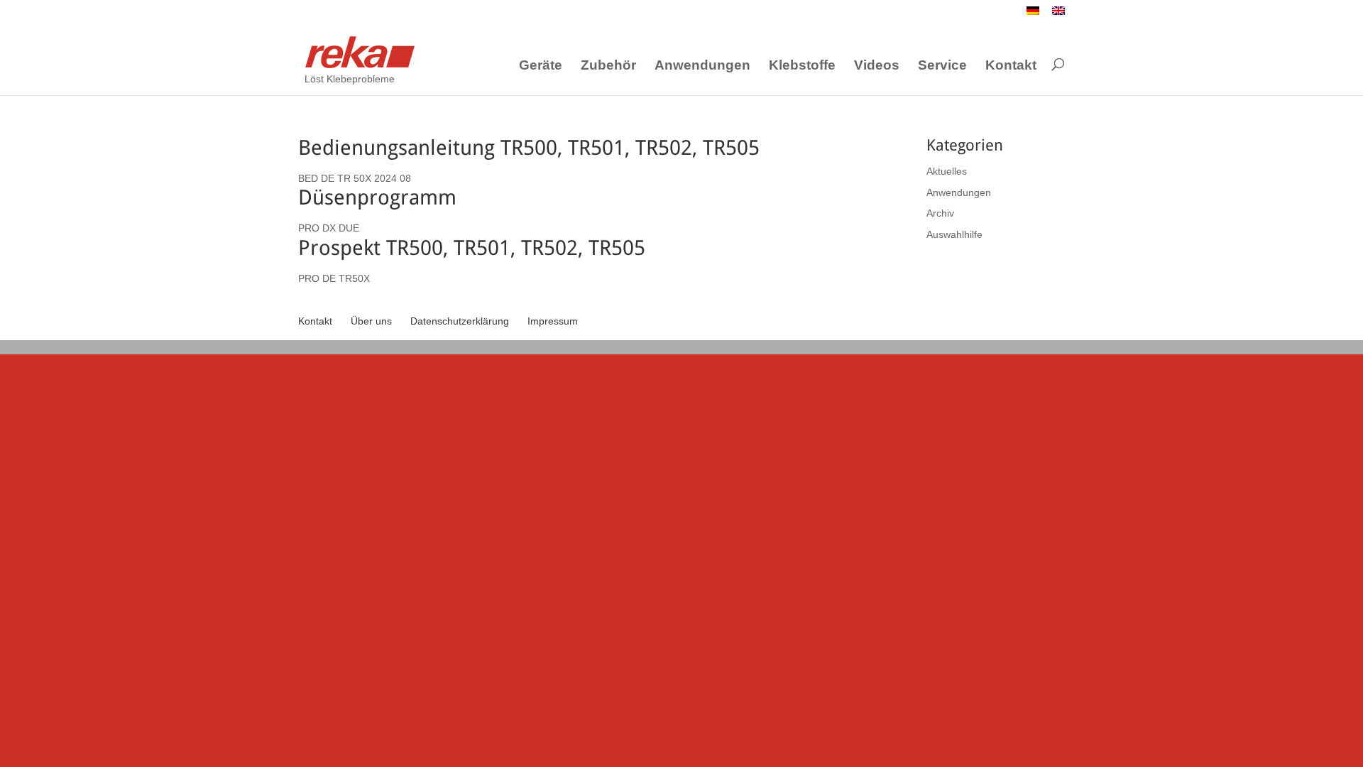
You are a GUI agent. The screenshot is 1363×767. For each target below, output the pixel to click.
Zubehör (608, 65)
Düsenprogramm (377, 197)
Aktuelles (946, 171)
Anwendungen (702, 65)
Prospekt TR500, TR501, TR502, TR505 (471, 248)
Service (942, 65)
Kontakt (1010, 65)
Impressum (552, 321)
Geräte (540, 65)
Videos (876, 65)
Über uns (371, 321)
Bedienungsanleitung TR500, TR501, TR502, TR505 (529, 148)
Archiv (940, 213)
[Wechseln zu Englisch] (1058, 14)
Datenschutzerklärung (459, 321)
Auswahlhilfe (954, 234)
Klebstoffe (802, 65)
